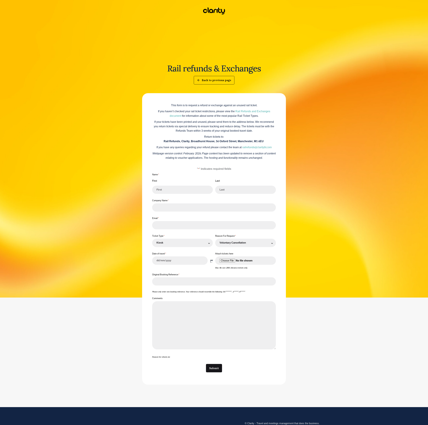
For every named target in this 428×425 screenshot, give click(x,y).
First (154, 181)
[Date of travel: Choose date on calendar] (211, 261)
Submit (214, 368)
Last (217, 181)
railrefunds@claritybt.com (257, 147)
